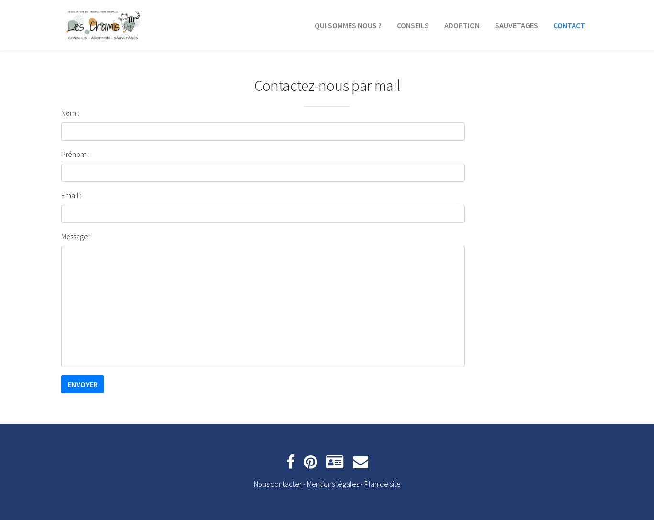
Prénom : (75, 154)
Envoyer (83, 384)
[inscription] (335, 464)
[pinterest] (310, 464)
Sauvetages (516, 25)
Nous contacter (278, 483)
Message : (76, 236)
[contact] (360, 464)
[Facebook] (290, 464)
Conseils (413, 25)
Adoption (462, 25)
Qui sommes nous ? (348, 25)
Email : (71, 195)
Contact (569, 25)
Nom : (70, 113)
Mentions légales (333, 483)
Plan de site (382, 483)
